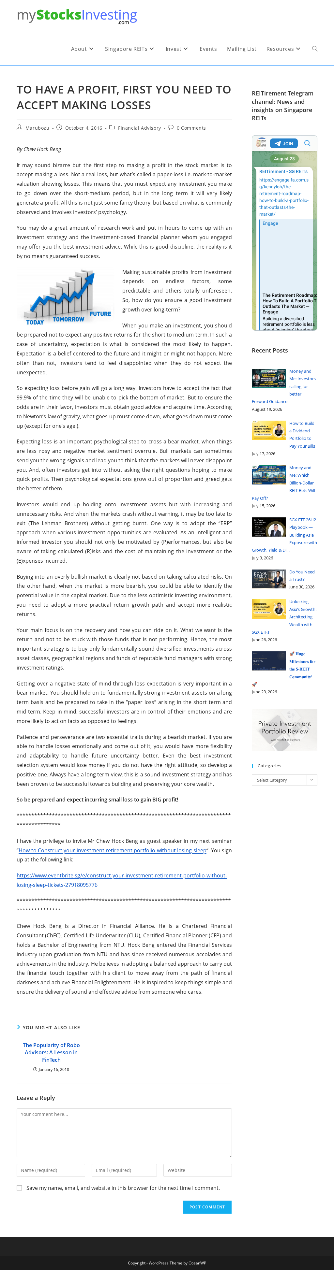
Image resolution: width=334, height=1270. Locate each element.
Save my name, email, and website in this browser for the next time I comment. (123, 1187)
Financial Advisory (139, 128)
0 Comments (191, 128)
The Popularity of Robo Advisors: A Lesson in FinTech (51, 1052)
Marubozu (37, 128)
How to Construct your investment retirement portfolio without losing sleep (112, 850)
